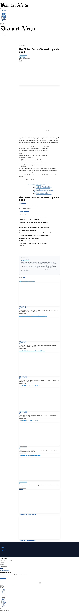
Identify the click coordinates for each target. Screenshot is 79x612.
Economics (4, 15)
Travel (3, 603)
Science (3, 593)
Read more (22, 313)
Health (3, 605)
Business (4, 592)
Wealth (3, 20)
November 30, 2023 (23, 377)
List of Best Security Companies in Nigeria (29, 385)
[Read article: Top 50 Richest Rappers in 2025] (39, 294)
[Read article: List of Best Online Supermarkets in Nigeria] (39, 469)
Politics (3, 590)
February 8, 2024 (22, 342)
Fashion (3, 601)
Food (3, 606)
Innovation (4, 16)
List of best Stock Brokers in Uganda (27, 514)
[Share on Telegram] (44, 131)
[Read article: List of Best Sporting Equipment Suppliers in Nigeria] (39, 364)
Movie (3, 598)
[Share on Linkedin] (33, 131)
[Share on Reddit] (41, 131)
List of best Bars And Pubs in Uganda (27, 540)
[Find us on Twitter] (0, 608)
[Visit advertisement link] (38, 44)
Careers (3, 550)
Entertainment (5, 596)
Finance (3, 19)
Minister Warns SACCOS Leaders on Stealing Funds (43, 188)
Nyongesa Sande (23, 55)
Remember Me (4, 566)
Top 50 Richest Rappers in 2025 (27, 281)
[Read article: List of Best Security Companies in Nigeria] (39, 399)
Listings (3, 18)
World (3, 591)
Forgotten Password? (4, 570)
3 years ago (21, 56)
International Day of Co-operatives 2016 (41, 192)
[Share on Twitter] (31, 131)
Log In (1, 580)
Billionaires (4, 10)
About (3, 547)
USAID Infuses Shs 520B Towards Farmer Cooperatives (43, 194)
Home (20, 45)
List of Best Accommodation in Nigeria (28, 420)
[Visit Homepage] (14, 7)
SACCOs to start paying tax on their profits (42, 193)
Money (3, 14)
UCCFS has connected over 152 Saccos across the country (44, 187)
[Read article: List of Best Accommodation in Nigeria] (39, 434)
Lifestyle (4, 602)
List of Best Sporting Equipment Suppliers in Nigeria (32, 351)
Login (3, 1)
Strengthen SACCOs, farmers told (40, 189)
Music (3, 599)
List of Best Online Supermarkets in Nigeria (30, 455)
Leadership (4, 17)
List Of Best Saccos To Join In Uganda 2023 (36, 184)
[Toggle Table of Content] (26, 182)
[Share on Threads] (46, 131)
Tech (3, 604)
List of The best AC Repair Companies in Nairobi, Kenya (33, 316)
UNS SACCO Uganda (24, 211)
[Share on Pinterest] (36, 131)
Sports (3, 600)
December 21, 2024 (23, 307)
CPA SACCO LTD (38, 185)
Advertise (4, 549)
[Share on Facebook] (28, 131)
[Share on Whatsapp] (38, 131)
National (4, 594)
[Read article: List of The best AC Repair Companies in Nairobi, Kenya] (39, 329)
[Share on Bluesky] (49, 131)
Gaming (3, 597)
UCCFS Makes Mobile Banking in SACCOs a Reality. (43, 186)
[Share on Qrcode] (51, 131)
